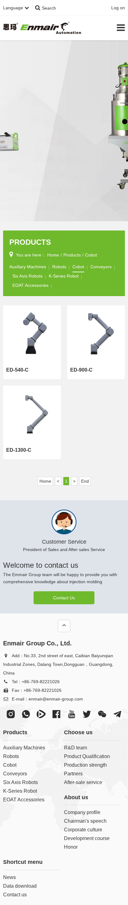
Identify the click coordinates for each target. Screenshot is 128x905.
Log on (118, 7)
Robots (59, 266)
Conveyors (101, 266)
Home (53, 254)
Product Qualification (87, 756)
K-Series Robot (64, 276)
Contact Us (64, 597)
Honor (71, 847)
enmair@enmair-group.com (56, 698)
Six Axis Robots (27, 276)
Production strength (85, 765)
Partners (73, 773)
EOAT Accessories (30, 285)
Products (72, 254)
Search (49, 8)
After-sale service (83, 782)
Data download (20, 886)
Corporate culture (83, 829)
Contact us (15, 894)
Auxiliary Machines (27, 266)
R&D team (75, 747)
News (9, 877)
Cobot (91, 254)
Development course (87, 838)
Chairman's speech (85, 821)
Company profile (82, 812)
